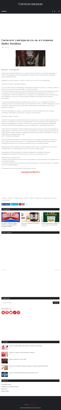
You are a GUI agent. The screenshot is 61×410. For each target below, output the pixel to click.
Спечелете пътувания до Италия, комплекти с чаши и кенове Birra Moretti (28, 366)
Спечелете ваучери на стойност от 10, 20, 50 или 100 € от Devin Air (50, 224)
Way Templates (37, 407)
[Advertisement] (30, 27)
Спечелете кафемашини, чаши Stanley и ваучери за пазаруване (25, 345)
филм (55, 198)
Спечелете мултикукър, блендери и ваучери (30, 224)
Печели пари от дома (6, 384)
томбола (31, 198)
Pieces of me (4, 388)
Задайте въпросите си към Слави (17, 359)
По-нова (4, 270)
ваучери (4, 198)
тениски (26, 198)
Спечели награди (30, 3)
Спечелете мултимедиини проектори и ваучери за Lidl (23, 372)
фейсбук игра (38, 198)
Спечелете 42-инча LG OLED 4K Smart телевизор (21, 352)
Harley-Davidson (6, 200)
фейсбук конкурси (47, 198)
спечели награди (18, 198)
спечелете (10, 198)
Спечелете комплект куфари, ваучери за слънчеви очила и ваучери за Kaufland (9, 225)
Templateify (27, 407)
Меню (4, 11)
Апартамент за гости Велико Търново (9, 386)
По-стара (57, 270)
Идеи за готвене (5, 391)
